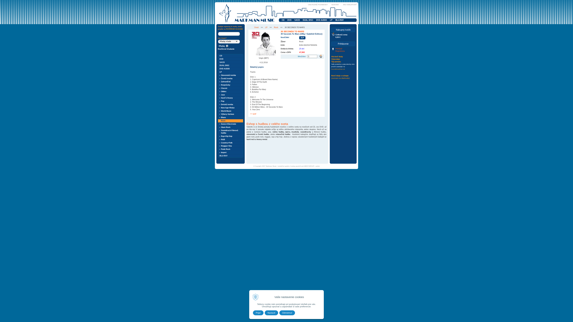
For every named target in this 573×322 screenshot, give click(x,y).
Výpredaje (335, 59)
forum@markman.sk (338, 69)
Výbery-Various (227, 114)
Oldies (223, 91)
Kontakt (335, 5)
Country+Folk (226, 143)
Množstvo (302, 56)
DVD (289, 20)
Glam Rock (225, 127)
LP (331, 20)
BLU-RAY (339, 20)
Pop (222, 101)
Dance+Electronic (228, 124)
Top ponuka (336, 62)
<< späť (253, 114)
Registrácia (340, 51)
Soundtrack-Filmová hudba (229, 131)
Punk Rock (225, 149)
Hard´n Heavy (227, 98)
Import (224, 152)
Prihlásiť (338, 49)
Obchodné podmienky (318, 5)
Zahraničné (226, 82)
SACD (297, 20)
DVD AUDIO (321, 20)
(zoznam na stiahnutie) (340, 78)
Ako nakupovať (350, 5)
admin (318, 166)
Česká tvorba (226, 79)
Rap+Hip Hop (226, 136)
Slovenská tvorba (228, 75)
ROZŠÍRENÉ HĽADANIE (234, 29)
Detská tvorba (227, 104)
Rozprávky (225, 85)
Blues (223, 117)
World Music (226, 111)
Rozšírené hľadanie (226, 49)
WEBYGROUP (309, 166)
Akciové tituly (337, 57)
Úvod (256, 27)
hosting (292, 166)
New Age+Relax (228, 108)
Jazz (223, 95)
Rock (276, 27)
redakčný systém (283, 166)
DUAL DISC (308, 20)
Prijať (258, 313)
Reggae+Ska (226, 146)
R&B (223, 139)
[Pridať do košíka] (320, 56)
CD (283, 20)
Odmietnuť (287, 313)
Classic (224, 88)
